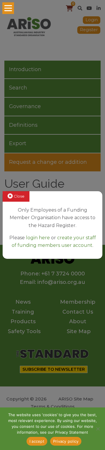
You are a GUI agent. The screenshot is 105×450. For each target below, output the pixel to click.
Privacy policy (66, 441)
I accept (36, 441)
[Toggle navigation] (8, 8)
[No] (98, 429)
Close (18, 196)
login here (38, 237)
